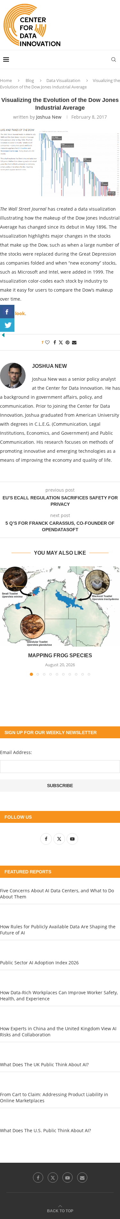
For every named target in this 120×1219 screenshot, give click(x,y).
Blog (30, 80)
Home (6, 80)
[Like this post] (47, 342)
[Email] (82, 1177)
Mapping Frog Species (60, 655)
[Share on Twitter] (61, 342)
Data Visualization (63, 80)
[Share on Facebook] (54, 342)
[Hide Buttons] (3, 335)
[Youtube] (67, 1177)
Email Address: (16, 752)
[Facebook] (38, 1177)
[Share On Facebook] (7, 311)
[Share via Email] (74, 342)
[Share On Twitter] (7, 325)
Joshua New (48, 117)
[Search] (113, 59)
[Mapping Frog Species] (60, 606)
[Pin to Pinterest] (67, 342)
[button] (5, 620)
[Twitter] (53, 1177)
